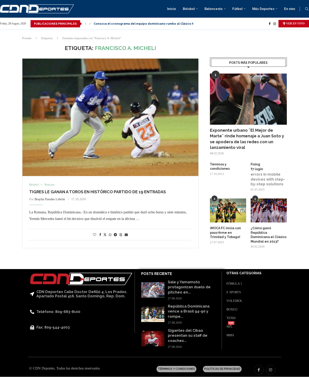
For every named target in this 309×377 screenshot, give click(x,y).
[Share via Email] (126, 235)
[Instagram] (274, 24)
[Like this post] (94, 235)
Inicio (171, 9)
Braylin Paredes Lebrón (50, 199)
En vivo (289, 9)
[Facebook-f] (259, 370)
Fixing (255, 164)
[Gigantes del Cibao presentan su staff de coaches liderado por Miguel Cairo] (152, 338)
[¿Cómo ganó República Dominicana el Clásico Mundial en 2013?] (269, 210)
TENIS (231, 318)
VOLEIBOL (234, 301)
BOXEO (231, 309)
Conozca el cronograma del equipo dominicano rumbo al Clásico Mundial (149, 23)
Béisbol (189, 9)
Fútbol (237, 9)
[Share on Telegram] (115, 235)
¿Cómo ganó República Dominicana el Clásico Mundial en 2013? (268, 234)
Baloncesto (213, 9)
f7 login (257, 169)
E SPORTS (233, 292)
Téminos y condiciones (220, 166)
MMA (230, 335)
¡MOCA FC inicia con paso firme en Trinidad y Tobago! (225, 232)
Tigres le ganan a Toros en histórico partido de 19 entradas (97, 191)
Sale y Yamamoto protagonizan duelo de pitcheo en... (189, 287)
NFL (229, 326)
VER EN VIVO (294, 23)
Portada (26, 38)
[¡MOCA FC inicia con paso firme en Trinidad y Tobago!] (228, 210)
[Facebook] (270, 24)
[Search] (306, 9)
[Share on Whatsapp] (110, 235)
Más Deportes (263, 9)
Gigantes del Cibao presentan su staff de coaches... (187, 335)
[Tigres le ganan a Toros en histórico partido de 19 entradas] (110, 117)
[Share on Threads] (120, 235)
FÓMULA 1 (234, 283)
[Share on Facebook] (100, 235)
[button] (85, 23)
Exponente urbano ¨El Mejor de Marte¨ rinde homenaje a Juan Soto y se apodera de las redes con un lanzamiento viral (247, 139)
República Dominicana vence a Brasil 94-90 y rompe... (188, 311)
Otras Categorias (243, 273)
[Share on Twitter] (105, 235)
